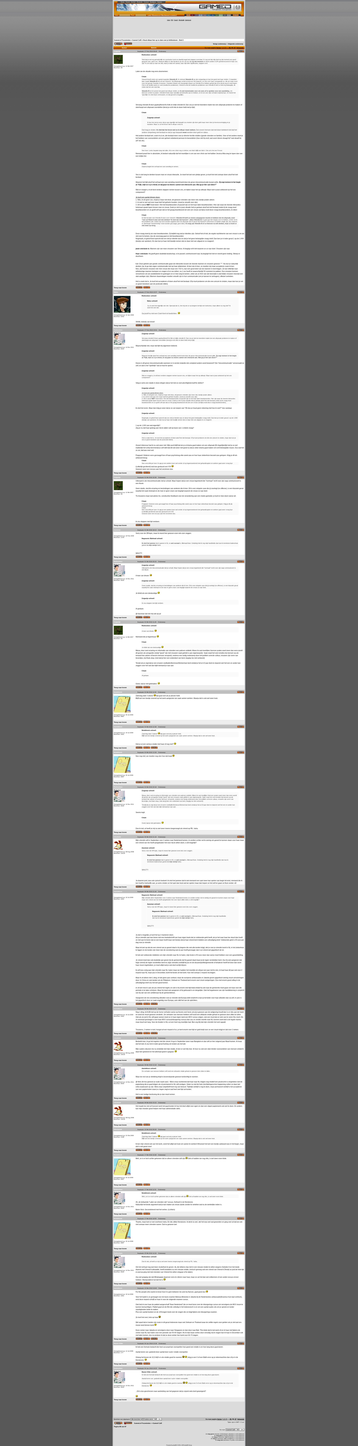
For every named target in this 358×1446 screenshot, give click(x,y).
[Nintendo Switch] (205, 15)
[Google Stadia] (197, 15)
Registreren (156, 15)
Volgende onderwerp (235, 44)
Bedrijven (153, 2)
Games (159, 2)
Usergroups (188, 20)
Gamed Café (136, 40)
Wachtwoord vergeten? (169, 15)
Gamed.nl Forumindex (122, 40)
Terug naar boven (120, 288)
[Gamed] (188, 15)
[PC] (192, 15)
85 (230, 48)
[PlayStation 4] (209, 15)
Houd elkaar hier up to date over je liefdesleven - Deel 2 (163, 40)
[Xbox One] (217, 15)
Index (168, 20)
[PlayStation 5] (213, 15)
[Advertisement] (179, 29)
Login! (149, 15)
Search (176, 20)
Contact (146, 2)
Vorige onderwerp (219, 44)
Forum (128, 2)
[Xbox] (221, 15)
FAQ (172, 20)
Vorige (218, 48)
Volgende (239, 48)
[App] (225, 15)
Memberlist (181, 20)
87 (235, 48)
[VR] (201, 15)
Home (122, 2)
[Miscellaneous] (229, 15)
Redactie (140, 2)
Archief (133, 2)
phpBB (175, 1445)
